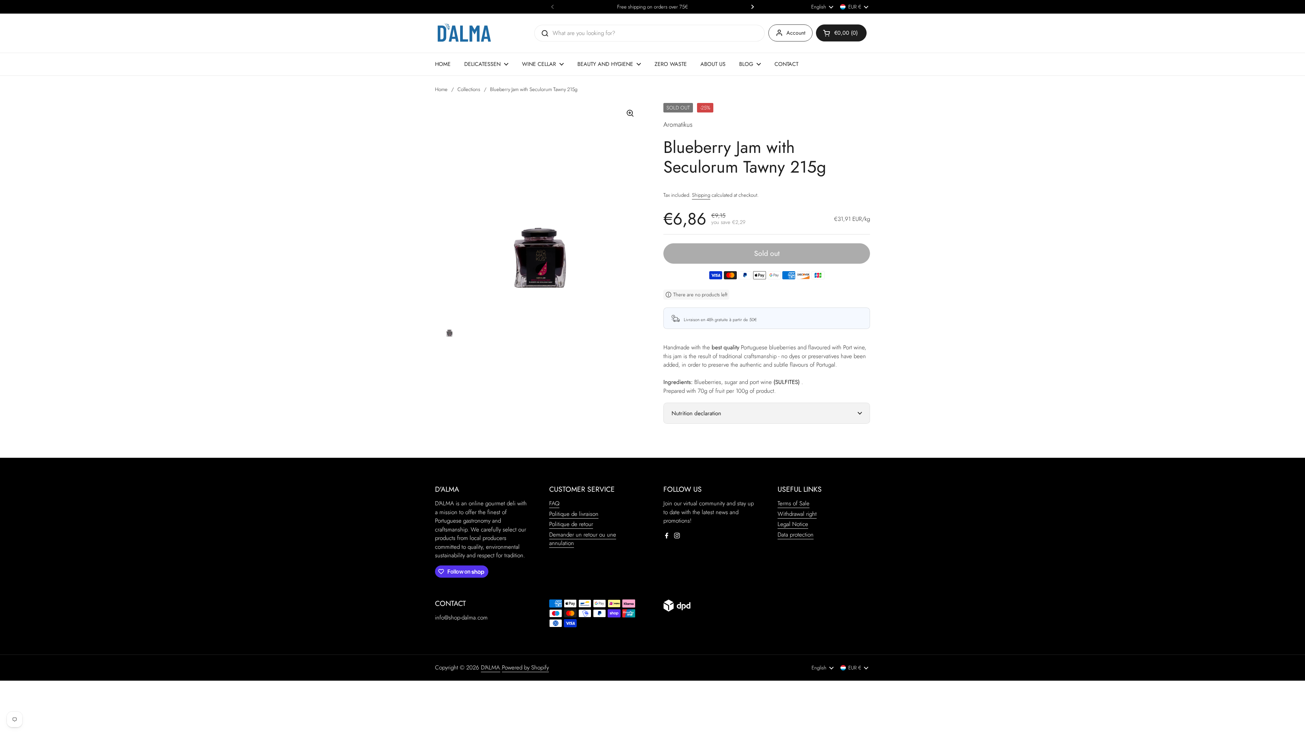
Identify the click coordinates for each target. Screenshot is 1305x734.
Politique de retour (571, 524)
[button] (841, 32)
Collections (468, 89)
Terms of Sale (794, 503)
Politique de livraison (573, 514)
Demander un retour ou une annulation (582, 538)
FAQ (554, 503)
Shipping (701, 195)
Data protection (796, 534)
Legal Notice (793, 524)
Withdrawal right (797, 514)
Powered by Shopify (525, 667)
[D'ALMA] (464, 33)
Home (441, 89)
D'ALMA (490, 667)
